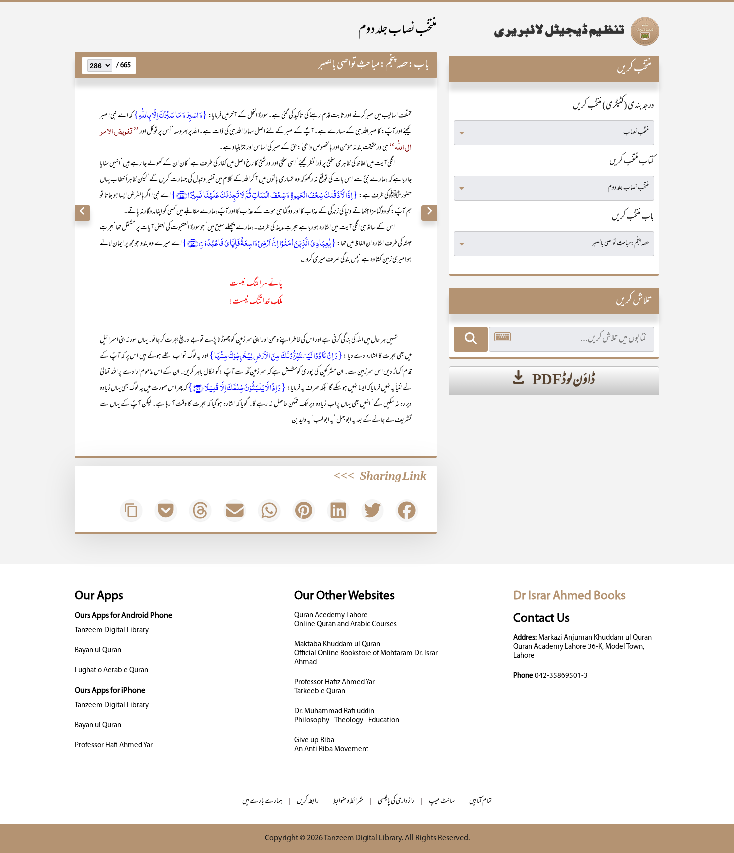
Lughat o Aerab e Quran (111, 670)
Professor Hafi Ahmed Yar (114, 745)
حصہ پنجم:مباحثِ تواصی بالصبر (363, 65)
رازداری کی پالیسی (396, 801)
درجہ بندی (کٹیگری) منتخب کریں (613, 106)
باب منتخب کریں (633, 217)
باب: (418, 65)
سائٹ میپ (442, 801)
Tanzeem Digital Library (112, 630)
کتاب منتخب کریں (631, 161)
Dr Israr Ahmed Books (569, 596)
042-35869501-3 (561, 676)
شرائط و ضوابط (348, 801)
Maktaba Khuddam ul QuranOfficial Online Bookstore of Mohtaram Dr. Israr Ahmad (366, 653)
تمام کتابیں (480, 801)
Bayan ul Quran (98, 650)
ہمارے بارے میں (262, 801)
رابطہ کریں (308, 801)
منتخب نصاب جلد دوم (397, 30)
